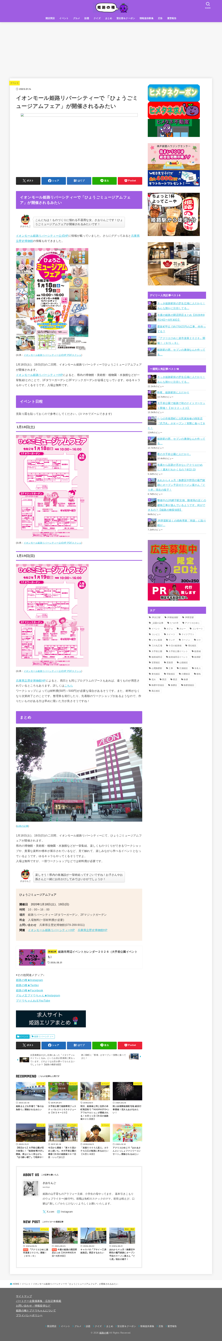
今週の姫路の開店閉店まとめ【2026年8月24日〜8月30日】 (180, 317)
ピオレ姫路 (157, 640)
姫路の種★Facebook (29, 990)
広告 (160, 18)
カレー (182, 628)
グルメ (76, 18)
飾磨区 (174, 685)
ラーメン (186, 640)
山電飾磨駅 (157, 668)
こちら (68, 685)
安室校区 (156, 662)
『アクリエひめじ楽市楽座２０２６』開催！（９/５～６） (181, 340)
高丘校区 (156, 691)
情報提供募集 (146, 18)
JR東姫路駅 (172, 617)
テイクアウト (188, 634)
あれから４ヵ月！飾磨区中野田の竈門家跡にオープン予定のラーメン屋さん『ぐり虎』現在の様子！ (176, 485)
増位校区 (192, 645)
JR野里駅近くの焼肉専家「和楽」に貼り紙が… (181, 523)
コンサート (197, 628)
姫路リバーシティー (44, 1036)
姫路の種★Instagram (29, 980)
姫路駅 (197, 657)
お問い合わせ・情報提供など (33, 1305)
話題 (86, 18)
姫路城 (197, 651)
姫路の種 (104, 1332)
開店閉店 (50, 18)
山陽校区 (183, 662)
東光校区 (156, 674)
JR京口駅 (156, 617)
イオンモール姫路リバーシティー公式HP (42, 235)
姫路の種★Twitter (27, 985)
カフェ (169, 628)
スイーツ (170, 634)
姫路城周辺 (157, 657)
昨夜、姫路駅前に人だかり (173, 392)
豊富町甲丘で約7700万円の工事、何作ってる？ (181, 329)
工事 (171, 668)
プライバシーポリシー (29, 1315)
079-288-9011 (75, 924)
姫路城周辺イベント (178, 657)
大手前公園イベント (178, 651)
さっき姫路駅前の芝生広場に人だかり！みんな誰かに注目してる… (181, 306)
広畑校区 (183, 668)
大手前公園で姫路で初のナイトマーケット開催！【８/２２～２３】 (181, 405)
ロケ (199, 640)
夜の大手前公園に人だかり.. (174, 454)
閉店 (164, 679)
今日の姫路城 (175, 645)
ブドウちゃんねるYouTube (33, 1000)
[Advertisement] (111, 48)
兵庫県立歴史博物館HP (31, 680)
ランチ (172, 640)
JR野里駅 (189, 617)
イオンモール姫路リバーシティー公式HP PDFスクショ (52, 355)
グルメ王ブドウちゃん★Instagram (38, 995)
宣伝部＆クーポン (126, 18)
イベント (64, 18)
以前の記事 (22, 826)
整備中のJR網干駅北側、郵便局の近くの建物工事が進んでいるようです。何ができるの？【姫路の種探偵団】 (177, 505)
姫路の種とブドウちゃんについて (36, 1310)
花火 (154, 679)
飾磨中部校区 (158, 685)
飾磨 (186, 679)
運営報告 (172, 18)
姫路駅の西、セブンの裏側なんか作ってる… (181, 352)
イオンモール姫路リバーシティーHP (39, 374)
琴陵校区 (170, 674)
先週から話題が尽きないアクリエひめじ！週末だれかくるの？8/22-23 (180, 467)
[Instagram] (65, 1211)
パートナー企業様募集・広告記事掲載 (38, 1301)
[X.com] (48, 1211)
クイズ (97, 18)
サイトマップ (24, 1296)
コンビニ (156, 634)
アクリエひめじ (192, 623)
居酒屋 (169, 662)
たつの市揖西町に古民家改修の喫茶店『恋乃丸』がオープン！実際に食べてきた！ (176, 423)
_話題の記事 (158, 623)
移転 (199, 674)
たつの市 (174, 623)
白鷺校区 (186, 674)
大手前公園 (157, 651)
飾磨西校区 (189, 685)
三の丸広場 (157, 645)
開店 (175, 679)
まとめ (108, 18)
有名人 (197, 668)
